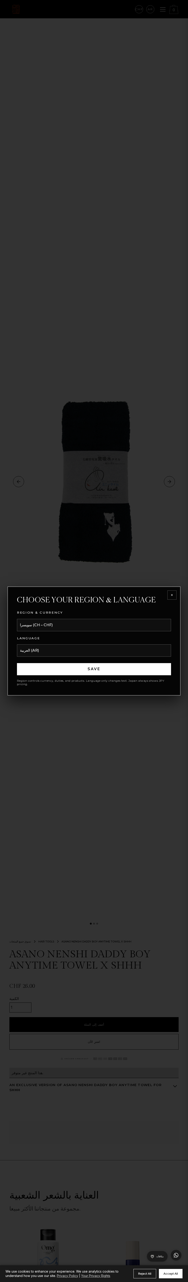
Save (94, 669)
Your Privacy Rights (95, 1276)
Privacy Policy (67, 1276)
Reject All (144, 1273)
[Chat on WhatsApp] (176, 1255)
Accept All (170, 1273)
